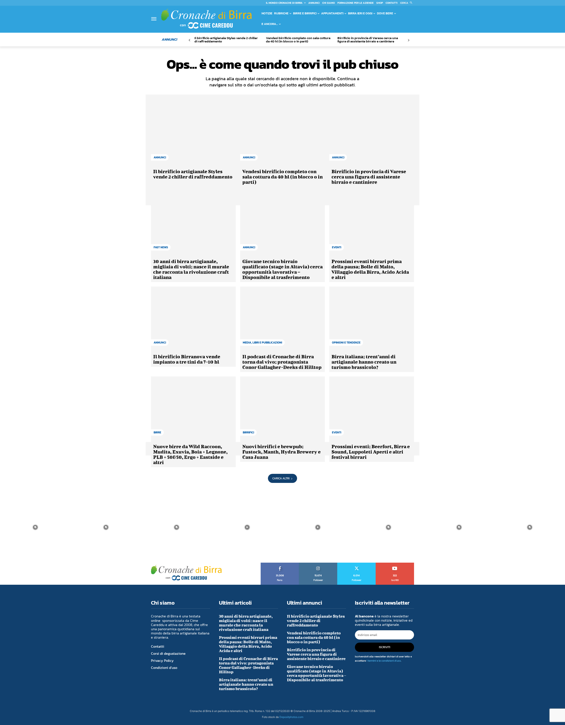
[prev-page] (189, 40)
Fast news (161, 247)
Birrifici (248, 432)
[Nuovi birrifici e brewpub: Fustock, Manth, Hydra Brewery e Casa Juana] (282, 408)
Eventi (336, 247)
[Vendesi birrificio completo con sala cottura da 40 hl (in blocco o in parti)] (282, 133)
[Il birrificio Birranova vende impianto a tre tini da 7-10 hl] (193, 318)
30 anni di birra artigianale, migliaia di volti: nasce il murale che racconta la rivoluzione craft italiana (191, 269)
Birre (157, 432)
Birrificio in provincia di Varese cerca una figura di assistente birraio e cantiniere (367, 39)
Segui (318, 564)
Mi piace (280, 564)
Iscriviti (395, 564)
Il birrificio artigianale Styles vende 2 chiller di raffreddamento (226, 39)
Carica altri (281, 478)
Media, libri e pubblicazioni (262, 342)
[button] (407, 3)
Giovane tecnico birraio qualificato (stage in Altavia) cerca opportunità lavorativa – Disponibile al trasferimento (282, 269)
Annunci (160, 157)
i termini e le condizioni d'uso (384, 661)
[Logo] (206, 18)
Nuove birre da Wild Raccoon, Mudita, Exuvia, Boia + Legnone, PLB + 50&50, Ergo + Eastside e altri (190, 454)
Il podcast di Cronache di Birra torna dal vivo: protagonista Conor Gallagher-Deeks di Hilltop (282, 362)
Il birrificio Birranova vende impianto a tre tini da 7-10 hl (186, 359)
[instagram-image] (35, 527)
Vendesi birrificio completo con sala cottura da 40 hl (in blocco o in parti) (298, 39)
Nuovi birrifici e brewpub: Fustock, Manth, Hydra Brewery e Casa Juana (281, 452)
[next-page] (408, 40)
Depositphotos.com (291, 717)
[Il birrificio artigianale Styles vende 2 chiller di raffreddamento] (193, 133)
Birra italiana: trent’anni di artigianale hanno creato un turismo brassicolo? (363, 362)
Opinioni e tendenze (346, 342)
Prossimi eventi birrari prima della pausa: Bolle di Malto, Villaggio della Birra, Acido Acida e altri (370, 269)
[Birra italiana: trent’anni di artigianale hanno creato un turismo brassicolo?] (371, 318)
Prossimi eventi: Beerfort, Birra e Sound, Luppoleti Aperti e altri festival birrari (370, 452)
